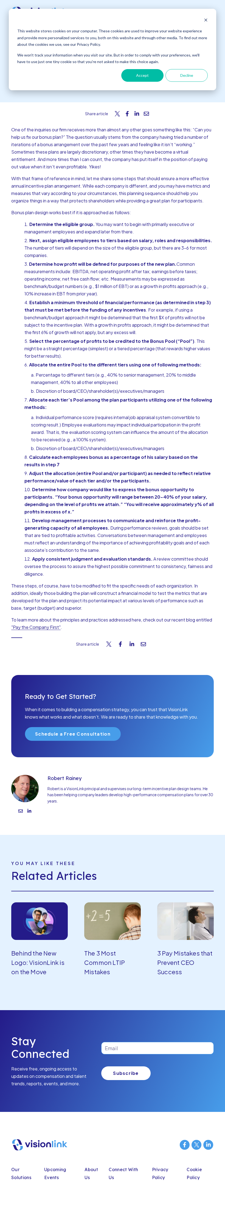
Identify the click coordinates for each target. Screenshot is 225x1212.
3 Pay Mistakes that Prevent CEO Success (184, 962)
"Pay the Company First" (36, 627)
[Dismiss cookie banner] (206, 20)
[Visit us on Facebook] (185, 1145)
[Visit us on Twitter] (196, 1145)
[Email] (20, 811)
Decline (186, 75)
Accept (142, 75)
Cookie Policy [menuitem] (194, 1173)
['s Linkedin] (29, 811)
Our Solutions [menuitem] (21, 1173)
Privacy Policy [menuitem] (160, 1173)
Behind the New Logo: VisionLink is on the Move (37, 962)
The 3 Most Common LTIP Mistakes (104, 962)
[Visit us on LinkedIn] (208, 1145)
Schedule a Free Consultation (73, 734)
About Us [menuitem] (91, 1173)
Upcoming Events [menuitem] (55, 1173)
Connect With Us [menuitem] (123, 1173)
